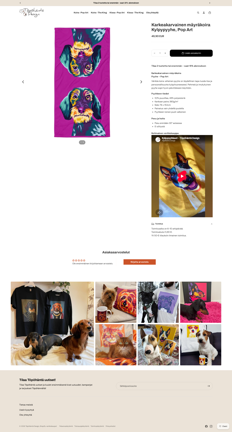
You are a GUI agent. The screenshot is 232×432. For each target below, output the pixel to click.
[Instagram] (211, 426)
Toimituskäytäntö (97, 426)
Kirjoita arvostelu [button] (140, 261)
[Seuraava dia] (210, 3)
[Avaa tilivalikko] (204, 13)
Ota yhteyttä (25, 414)
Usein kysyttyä (26, 409)
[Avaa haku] (198, 13)
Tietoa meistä (26, 404)
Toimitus (159, 224)
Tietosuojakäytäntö (81, 426)
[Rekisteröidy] (208, 386)
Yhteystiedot (110, 426)
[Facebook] (206, 426)
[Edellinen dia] (20, 3)
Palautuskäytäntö (66, 426)
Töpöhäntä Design (32, 426)
